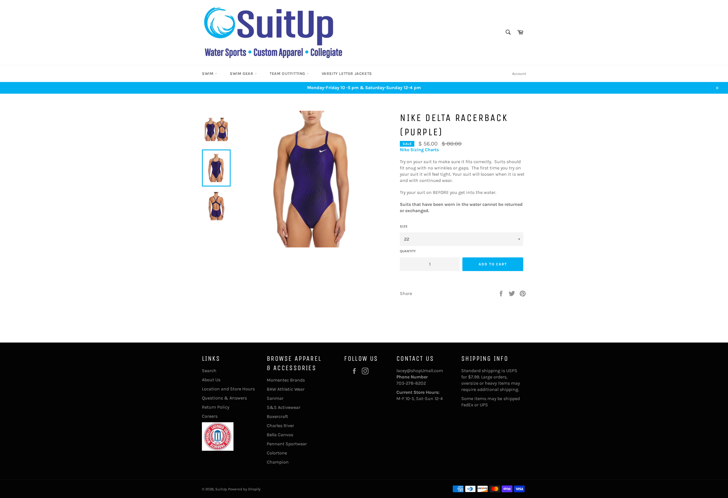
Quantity (408, 251)
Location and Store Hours (228, 389)
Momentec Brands (286, 380)
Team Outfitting (288, 73)
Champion (278, 462)
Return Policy (215, 407)
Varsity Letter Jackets (347, 73)
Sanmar (275, 398)
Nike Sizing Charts (419, 149)
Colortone (277, 453)
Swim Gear (242, 73)
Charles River (280, 425)
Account (519, 73)
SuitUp (221, 489)
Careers (210, 416)
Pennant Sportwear (287, 443)
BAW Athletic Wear (286, 389)
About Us (211, 379)
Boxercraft (277, 416)
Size (404, 226)
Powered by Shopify (244, 489)
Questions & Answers (224, 398)
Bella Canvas (280, 434)
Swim (208, 73)
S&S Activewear (283, 407)
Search (209, 370)
